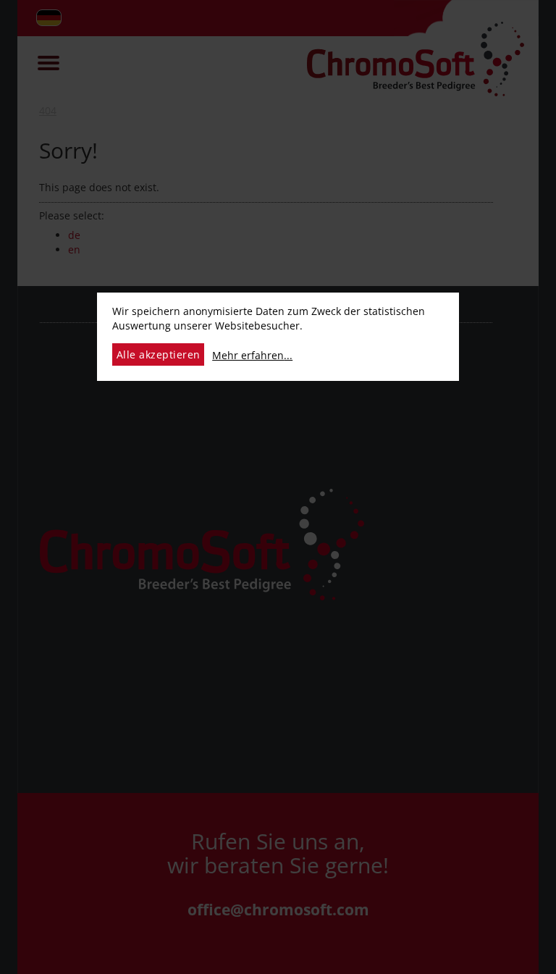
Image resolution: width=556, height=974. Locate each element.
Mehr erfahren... (252, 355)
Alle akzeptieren (159, 354)
